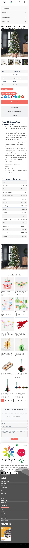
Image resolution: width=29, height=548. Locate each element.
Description (14, 101)
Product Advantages (14, 111)
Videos (14, 115)
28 (18, 400)
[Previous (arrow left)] (2, 274)
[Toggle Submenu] (25, 8)
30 (25, 400)
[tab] (14, 102)
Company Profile (6, 524)
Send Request (14, 438)
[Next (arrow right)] (26, 274)
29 (21, 400)
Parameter (14, 107)
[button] (4, 2)
